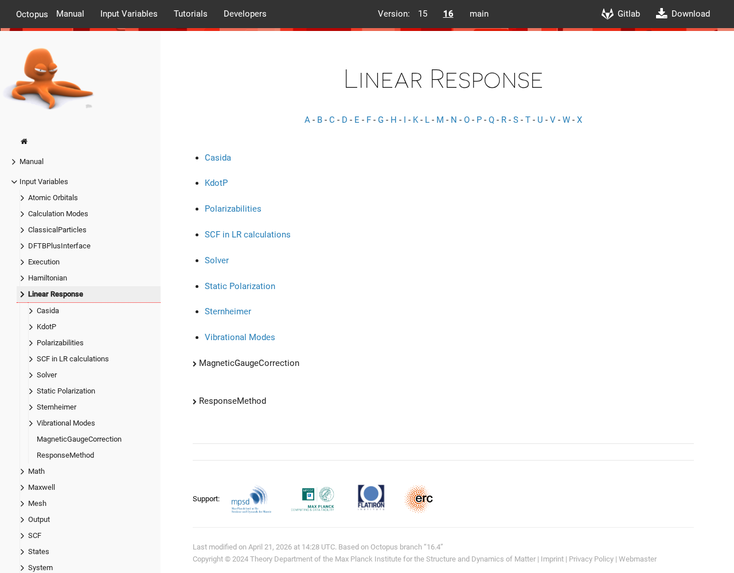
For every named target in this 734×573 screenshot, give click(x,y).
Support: (207, 498)
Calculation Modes (58, 213)
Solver (47, 375)
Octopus (32, 14)
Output (39, 519)
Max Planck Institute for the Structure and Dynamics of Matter (435, 559)
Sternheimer (56, 407)
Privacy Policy (591, 559)
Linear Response (55, 294)
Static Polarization (66, 391)
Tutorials (191, 14)
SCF (34, 535)
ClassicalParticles (57, 229)
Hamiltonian (47, 278)
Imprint (552, 559)
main (479, 14)
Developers (245, 14)
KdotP (46, 326)
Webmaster (638, 559)
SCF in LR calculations (73, 358)
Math (36, 471)
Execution (44, 262)
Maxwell (41, 487)
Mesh (37, 503)
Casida (48, 310)
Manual (70, 14)
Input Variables (129, 14)
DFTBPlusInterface (59, 245)
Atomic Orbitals (53, 197)
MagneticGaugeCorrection (79, 439)
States (38, 551)
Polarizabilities (60, 342)
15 (422, 14)
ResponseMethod (65, 455)
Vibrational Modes (66, 423)
